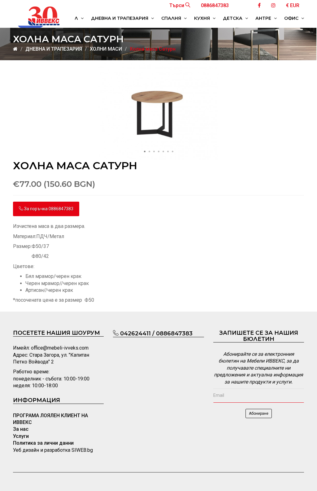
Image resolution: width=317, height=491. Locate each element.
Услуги (21, 436)
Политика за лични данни (43, 443)
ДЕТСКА (233, 18)
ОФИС (292, 18)
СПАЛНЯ (171, 18)
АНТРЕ (263, 18)
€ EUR (292, 5)
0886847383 (215, 5)
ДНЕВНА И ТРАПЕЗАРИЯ (120, 18)
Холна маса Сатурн (153, 49)
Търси (177, 5)
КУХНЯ (202, 18)
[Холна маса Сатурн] (158, 111)
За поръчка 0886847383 (48, 208)
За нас (20, 429)
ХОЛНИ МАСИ (106, 49)
